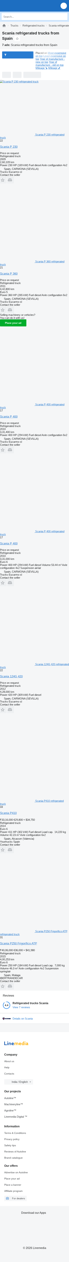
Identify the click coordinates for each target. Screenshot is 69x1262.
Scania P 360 (9, 273)
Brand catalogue (13, 1157)
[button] (63, 5)
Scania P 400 (9, 416)
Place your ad (13, 322)
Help (6, 1067)
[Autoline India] (23, 5)
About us (9, 1061)
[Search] (63, 16)
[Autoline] (4, 25)
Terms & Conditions (15, 1133)
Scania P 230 (9, 146)
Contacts (9, 1073)
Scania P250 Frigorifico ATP (18, 943)
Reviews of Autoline (15, 1151)
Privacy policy (11, 1139)
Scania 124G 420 (11, 676)
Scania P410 (8, 813)
